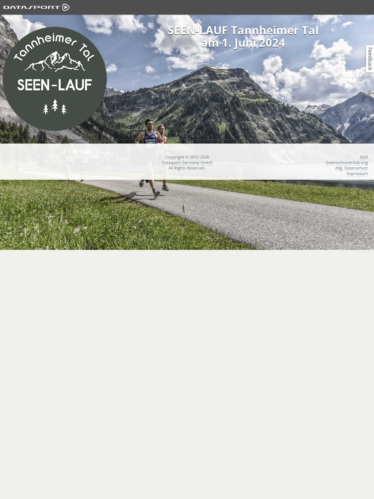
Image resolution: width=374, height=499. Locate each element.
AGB (364, 157)
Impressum (357, 173)
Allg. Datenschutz (351, 168)
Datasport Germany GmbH (187, 162)
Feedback (370, 58)
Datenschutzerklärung (347, 162)
